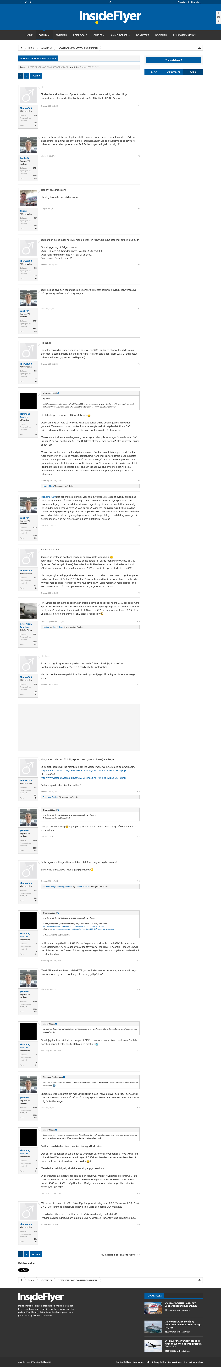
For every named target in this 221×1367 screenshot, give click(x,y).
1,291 (35, 634)
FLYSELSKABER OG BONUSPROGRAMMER (48, 67)
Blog (154, 72)
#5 (139, 308)
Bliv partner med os (193, 1362)
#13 (138, 836)
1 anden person (82, 886)
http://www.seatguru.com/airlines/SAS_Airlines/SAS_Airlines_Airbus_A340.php (83, 777)
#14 (138, 881)
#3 (139, 208)
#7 (139, 480)
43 (36, 126)
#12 (138, 791)
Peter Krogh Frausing (26, 625)
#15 (138, 960)
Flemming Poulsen (25, 415)
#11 (138, 684)
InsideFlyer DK (44, 1362)
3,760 (35, 168)
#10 (138, 621)
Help (148, 1362)
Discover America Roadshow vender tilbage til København (181, 1304)
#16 (138, 989)
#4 (139, 264)
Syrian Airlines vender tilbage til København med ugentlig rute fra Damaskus (183, 1343)
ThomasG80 (85, 67)
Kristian (46, 627)
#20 (138, 1224)
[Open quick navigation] (199, 47)
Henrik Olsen (48, 486)
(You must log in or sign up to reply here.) (120, 1254)
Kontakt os (138, 1362)
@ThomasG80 (48, 496)
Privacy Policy (159, 1362)
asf (44, 886)
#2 (139, 156)
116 (35, 115)
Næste (35, 75)
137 (35, 218)
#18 (138, 1107)
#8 (139, 525)
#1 (139, 106)
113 (35, 178)
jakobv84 (24, 158)
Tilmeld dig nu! (174, 60)
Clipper (23, 210)
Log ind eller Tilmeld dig (190, 2)
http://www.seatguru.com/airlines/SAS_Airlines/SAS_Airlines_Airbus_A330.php (83, 770)
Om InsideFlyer (123, 1362)
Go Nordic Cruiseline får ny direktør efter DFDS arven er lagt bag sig (183, 1324)
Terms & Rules (175, 1362)
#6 (139, 364)
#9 (139, 593)
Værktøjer (173, 72)
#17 (138, 1050)
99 (36, 434)
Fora (193, 72)
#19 (138, 1193)
